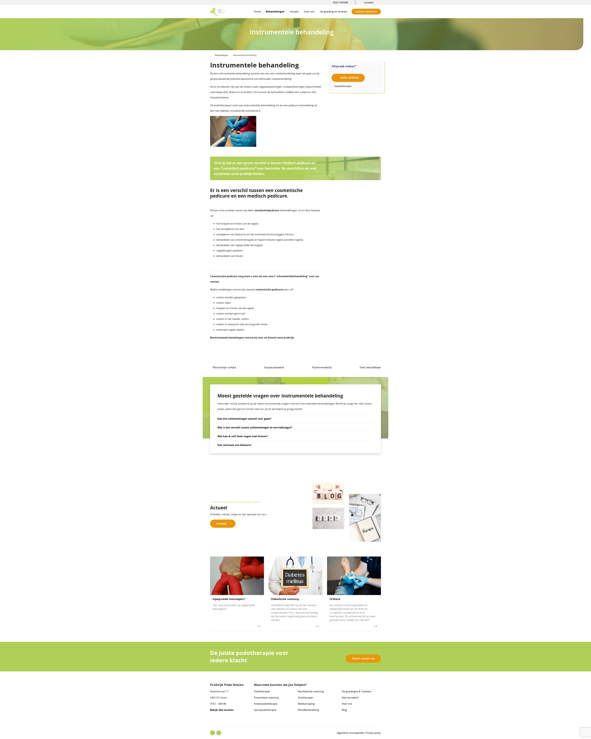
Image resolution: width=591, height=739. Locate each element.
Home (257, 11)
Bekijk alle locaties (222, 710)
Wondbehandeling (308, 710)
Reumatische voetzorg (311, 691)
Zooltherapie (305, 697)
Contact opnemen (366, 11)
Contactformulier (343, 86)
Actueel (294, 11)
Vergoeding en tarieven (333, 11)
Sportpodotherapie (265, 710)
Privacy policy (373, 733)
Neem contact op (363, 658)
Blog (344, 710)
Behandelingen (275, 11)
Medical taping (306, 703)
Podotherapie (262, 691)
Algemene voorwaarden (350, 733)
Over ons (309, 11)
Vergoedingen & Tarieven (356, 691)
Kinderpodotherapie (265, 703)
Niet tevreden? (350, 697)
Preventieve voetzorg (266, 697)
